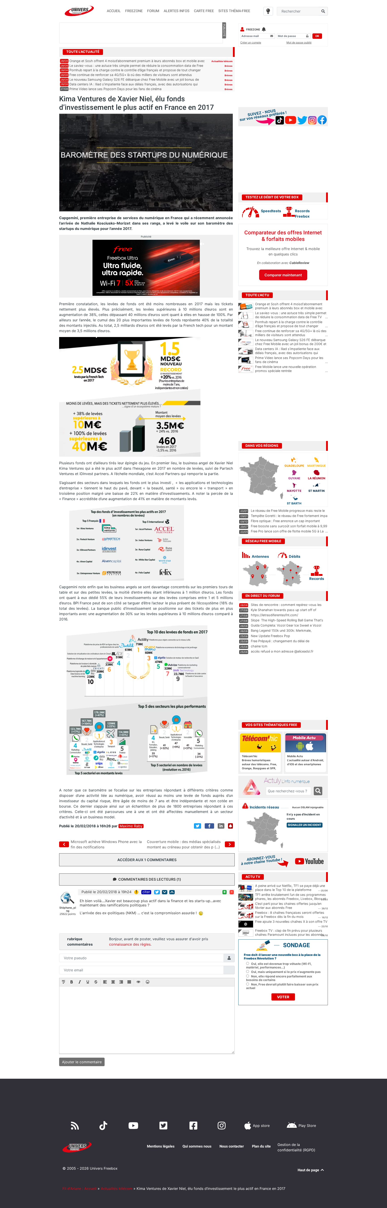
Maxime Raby (131, 826)
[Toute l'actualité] (224, 51)
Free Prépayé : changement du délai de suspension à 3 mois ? (280, 643)
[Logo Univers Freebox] (79, 11)
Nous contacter (231, 1146)
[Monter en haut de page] (172, 892)
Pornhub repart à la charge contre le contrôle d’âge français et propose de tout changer (135, 70)
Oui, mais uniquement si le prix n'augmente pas (286, 972)
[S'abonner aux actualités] (230, 826)
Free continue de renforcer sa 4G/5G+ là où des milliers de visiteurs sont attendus (130, 75)
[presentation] (63, 982)
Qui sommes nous (197, 1146)
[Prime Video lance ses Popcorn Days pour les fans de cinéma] (245, 360)
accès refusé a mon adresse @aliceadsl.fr (282, 651)
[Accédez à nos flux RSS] (76, 1125)
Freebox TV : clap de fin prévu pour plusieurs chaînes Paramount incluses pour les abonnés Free (289, 935)
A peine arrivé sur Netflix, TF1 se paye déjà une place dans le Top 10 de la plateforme (290, 888)
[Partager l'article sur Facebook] (209, 826)
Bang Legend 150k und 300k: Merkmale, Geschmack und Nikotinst (281, 633)
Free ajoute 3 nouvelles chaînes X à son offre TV (291, 921)
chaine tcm (259, 646)
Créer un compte (250, 42)
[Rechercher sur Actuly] (318, 791)
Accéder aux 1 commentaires (146, 860)
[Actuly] (253, 787)
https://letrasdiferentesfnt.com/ (274, 615)
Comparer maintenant (283, 275)
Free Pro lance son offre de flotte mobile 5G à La (287, 531)
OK (317, 36)
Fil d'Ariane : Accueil (79, 1188)
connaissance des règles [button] (129, 944)
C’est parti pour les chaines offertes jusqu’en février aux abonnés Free (288, 906)
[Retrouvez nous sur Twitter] (164, 1125)
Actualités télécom (221, 61)
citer (146, 892)
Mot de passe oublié (299, 42)
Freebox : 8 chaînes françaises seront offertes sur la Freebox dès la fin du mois (289, 915)
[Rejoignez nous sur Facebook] (194, 1125)
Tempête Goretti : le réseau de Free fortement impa (289, 516)
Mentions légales (160, 1146)
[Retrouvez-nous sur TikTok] (104, 1125)
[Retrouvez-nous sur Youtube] (134, 1125)
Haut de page (309, 1170)
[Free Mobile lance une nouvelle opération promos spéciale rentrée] (245, 369)
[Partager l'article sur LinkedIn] (221, 826)
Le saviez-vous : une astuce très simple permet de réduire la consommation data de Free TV (291, 315)
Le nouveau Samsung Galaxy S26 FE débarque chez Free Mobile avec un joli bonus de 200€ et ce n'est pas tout (291, 344)
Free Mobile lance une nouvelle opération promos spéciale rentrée (291, 369)
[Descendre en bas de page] (164, 892)
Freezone (253, 29)
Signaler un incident (304, 825)
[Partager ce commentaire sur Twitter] (157, 892)
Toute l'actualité (82, 52)
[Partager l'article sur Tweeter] (197, 826)
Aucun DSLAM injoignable (308, 807)
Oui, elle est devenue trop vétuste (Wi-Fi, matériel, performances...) (279, 965)
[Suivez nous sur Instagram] (222, 1125)
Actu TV (252, 877)
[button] (63, 982)
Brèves (228, 66)
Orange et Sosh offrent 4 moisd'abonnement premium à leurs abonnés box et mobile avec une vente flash (291, 308)
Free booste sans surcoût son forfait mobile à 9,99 (289, 526)
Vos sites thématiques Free (271, 725)
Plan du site (261, 1146)
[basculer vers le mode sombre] (268, 11)
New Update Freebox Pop (270, 636)
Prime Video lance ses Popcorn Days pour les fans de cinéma (115, 89)
